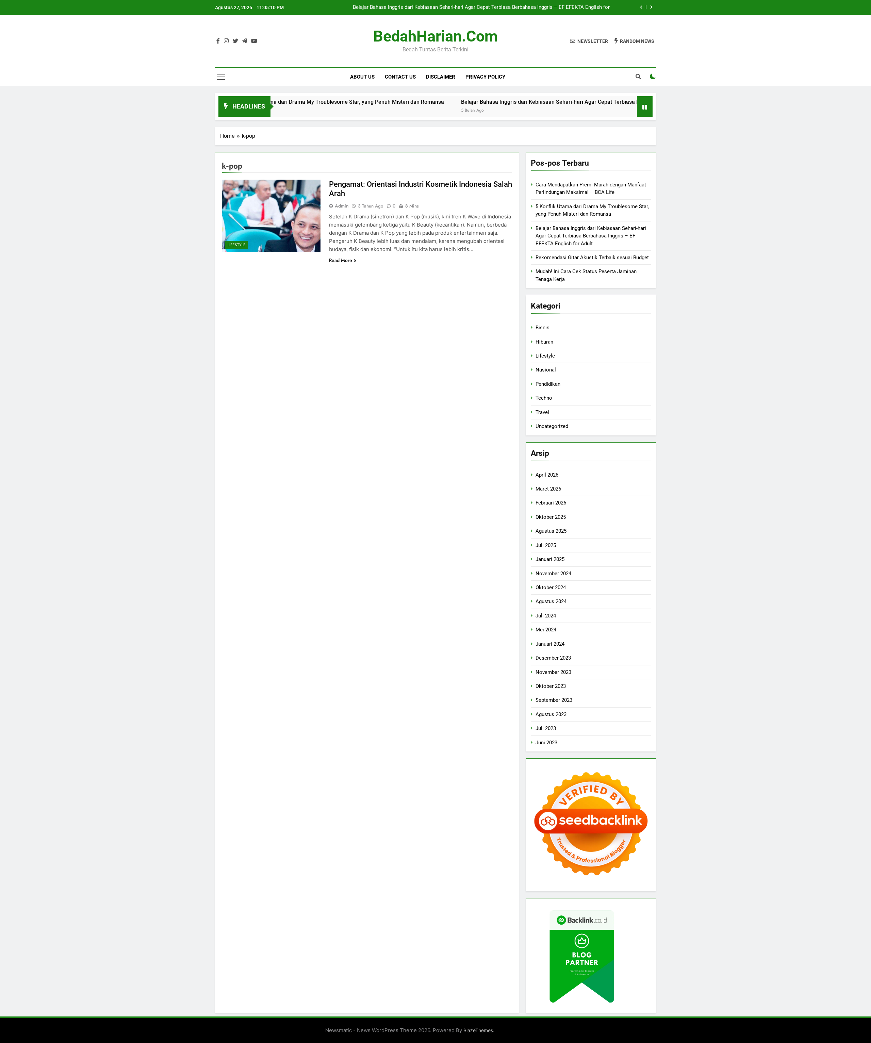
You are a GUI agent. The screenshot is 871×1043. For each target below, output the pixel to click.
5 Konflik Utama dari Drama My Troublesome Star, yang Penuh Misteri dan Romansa (303, 102)
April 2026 (547, 475)
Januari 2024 (550, 644)
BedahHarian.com (435, 36)
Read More (340, 260)
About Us (362, 77)
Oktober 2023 (551, 686)
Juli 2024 (546, 616)
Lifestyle (237, 245)
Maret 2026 (548, 489)
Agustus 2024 (551, 601)
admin (342, 205)
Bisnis (542, 328)
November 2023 (553, 672)
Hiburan (544, 342)
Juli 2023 (546, 728)
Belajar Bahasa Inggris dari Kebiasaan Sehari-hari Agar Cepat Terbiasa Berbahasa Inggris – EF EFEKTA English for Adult (481, 7)
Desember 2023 (553, 658)
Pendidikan (548, 384)
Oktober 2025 (551, 517)
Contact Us (400, 77)
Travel (542, 412)
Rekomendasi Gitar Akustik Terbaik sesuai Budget (592, 257)
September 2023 (554, 700)
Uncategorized (552, 426)
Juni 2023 (546, 743)
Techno (544, 398)
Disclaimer (440, 77)
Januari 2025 (550, 559)
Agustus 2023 (551, 714)
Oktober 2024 (551, 587)
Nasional (546, 370)
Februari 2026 (551, 503)
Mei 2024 (546, 630)
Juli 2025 (546, 545)
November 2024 (553, 573)
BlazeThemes (478, 1030)
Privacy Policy (485, 77)
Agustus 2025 (551, 531)
